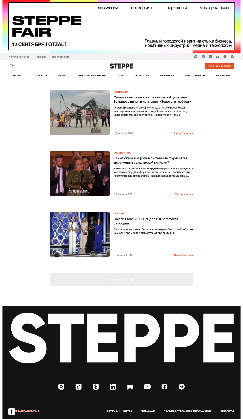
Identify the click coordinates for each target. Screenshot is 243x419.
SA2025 (63, 75)
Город (119, 213)
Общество (122, 152)
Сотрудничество (19, 56)
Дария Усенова (183, 255)
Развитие (167, 75)
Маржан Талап (184, 194)
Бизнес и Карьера (92, 75)
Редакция (40, 56)
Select (17, 75)
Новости (40, 75)
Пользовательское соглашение (187, 411)
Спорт (120, 75)
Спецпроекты (195, 75)
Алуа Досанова (183, 133)
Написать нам (60, 56)
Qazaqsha (223, 75)
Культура (142, 75)
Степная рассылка (24, 411)
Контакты (227, 411)
